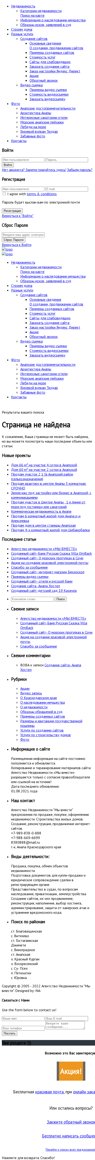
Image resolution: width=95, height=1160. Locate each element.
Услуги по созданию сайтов (42, 730)
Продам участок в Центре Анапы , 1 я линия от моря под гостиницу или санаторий (48, 504)
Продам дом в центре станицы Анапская (43, 525)
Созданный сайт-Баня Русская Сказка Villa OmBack (51, 553)
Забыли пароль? (79, 169)
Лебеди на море (33, 126)
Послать (9, 1033)
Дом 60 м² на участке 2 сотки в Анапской (44, 469)
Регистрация (12, 211)
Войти (8, 165)
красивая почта (49, 1092)
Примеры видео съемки (48, 89)
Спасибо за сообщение (29, 567)
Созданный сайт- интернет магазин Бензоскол (47, 572)
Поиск (60, 599)
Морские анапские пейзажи (42, 122)
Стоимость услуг (42, 57)
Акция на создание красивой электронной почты (49, 562)
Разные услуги (22, 34)
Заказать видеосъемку (47, 99)
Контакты (19, 140)
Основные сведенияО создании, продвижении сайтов (56, 45)
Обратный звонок (44, 80)
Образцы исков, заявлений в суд (45, 24)
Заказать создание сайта (49, 66)
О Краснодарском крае (38, 697)
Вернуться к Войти (16, 244)
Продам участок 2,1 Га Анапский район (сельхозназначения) (42, 476)
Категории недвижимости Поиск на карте (41, 13)
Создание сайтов (34, 38)
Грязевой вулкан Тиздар (39, 131)
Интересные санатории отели (44, 117)
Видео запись (31, 693)
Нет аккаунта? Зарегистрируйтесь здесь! (34, 169)
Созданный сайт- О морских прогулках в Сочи (47, 558)
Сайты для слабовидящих (50, 61)
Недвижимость (23, 6)
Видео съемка (31, 85)
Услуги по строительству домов (45, 734)
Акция (34, 75)
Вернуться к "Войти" (17, 215)
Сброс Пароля (14, 240)
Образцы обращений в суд (41, 711)
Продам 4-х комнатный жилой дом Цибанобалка (50, 530)
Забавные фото (32, 136)
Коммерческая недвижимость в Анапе (41, 511)
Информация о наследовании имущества (53, 20)
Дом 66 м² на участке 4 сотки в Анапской (44, 465)
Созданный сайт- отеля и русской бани (41, 581)
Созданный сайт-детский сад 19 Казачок (44, 590)
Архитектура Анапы (35, 112)
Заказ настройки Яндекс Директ (55, 71)
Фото (15, 103)
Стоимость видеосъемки (49, 94)
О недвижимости (34, 707)
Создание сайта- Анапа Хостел (35, 585)
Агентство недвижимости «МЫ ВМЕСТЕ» (44, 548)
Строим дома (21, 29)
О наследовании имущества (42, 702)
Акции (25, 688)
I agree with (32, 193)
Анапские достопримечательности (47, 108)
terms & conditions (42, 193)
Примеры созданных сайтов (52, 52)
